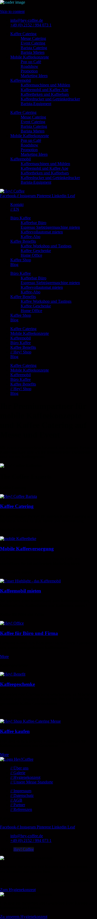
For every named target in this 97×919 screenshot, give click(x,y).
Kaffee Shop (20, 260)
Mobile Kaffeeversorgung (27, 548)
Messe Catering (33, 38)
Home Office (31, 255)
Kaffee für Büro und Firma (29, 633)
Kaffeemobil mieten (20, 591)
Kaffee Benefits (23, 241)
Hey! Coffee (23, 849)
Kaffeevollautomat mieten (42, 232)
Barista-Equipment (36, 103)
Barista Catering (34, 48)
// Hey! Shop (20, 352)
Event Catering (33, 43)
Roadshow (29, 66)
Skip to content (12, 11)
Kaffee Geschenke (36, 250)
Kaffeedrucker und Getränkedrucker (50, 99)
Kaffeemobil (20, 80)
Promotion (29, 71)
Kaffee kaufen (15, 731)
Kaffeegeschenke (17, 684)
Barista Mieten (32, 52)
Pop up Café (31, 62)
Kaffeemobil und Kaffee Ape (44, 89)
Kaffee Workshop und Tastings (46, 246)
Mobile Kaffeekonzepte (29, 57)
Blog (14, 264)
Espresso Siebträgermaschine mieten (50, 227)
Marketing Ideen (34, 75)
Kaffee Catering (23, 34)
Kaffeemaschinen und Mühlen (45, 85)
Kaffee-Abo (30, 236)
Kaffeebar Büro (33, 222)
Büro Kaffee (20, 218)
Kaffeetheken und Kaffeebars (45, 94)
